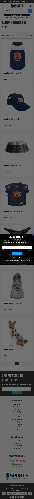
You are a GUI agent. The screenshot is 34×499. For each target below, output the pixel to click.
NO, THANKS (17, 257)
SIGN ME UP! (17, 253)
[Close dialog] (32, 235)
